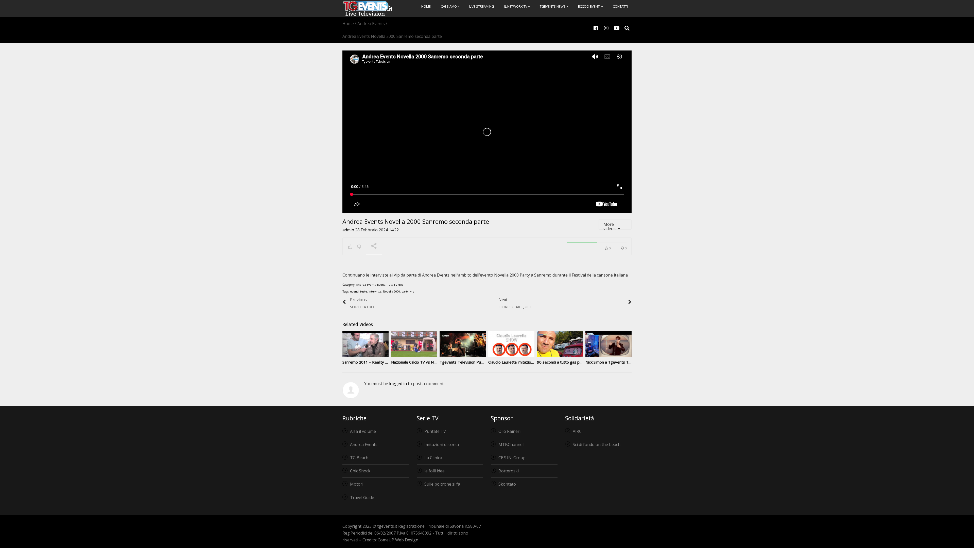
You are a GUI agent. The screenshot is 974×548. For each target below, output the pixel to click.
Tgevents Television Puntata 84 (468, 362)
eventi (354, 291)
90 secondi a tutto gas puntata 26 (566, 362)
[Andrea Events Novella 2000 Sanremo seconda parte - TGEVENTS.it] (367, 8)
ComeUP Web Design (398, 540)
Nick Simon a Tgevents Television (614, 362)
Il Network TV (516, 6)
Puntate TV (435, 431)
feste (363, 291)
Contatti (620, 6)
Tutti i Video (395, 284)
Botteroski (508, 471)
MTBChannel (511, 444)
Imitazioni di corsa (441, 444)
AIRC (577, 431)
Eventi (381, 284)
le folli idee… (435, 471)
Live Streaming (481, 6)
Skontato (507, 484)
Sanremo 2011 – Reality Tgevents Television (381, 362)
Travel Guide (362, 497)
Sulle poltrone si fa (442, 484)
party (405, 291)
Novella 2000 (391, 291)
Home (426, 6)
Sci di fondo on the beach (596, 444)
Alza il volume (363, 431)
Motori (356, 484)
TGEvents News (553, 6)
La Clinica (433, 457)
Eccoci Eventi (589, 6)
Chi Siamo (449, 6)
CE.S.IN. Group (512, 457)
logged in (398, 383)
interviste (375, 291)
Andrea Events (366, 284)
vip (412, 291)
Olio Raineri (509, 431)
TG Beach (359, 457)
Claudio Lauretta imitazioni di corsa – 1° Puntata (529, 362)
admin (348, 230)
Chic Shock (360, 471)
